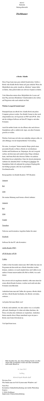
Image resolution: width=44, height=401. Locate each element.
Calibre (4, 259)
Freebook (5, 236)
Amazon (5, 180)
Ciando (4, 220)
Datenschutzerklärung (17, 394)
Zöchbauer (22, 13)
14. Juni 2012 (22, 369)
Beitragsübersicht (22, 7)
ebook (16, 377)
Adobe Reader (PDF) (9, 248)
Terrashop (5, 225)
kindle (26, 377)
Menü (22, 2)
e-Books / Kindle (22, 76)
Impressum (5, 394)
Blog (22, 373)
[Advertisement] (22, 46)
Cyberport (32, 161)
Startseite (22, 5)
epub (20, 377)
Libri (3, 191)
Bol (3, 186)
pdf (30, 377)
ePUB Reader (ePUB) (9, 253)
